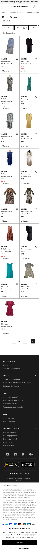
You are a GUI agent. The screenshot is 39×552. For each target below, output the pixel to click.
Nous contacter (9, 421)
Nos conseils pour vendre (13, 400)
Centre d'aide (8, 418)
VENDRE (6, 393)
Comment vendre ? (10, 397)
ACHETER (7, 376)
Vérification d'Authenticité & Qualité (17, 383)
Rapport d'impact (10, 439)
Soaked (13, 12)
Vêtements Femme (26, 12)
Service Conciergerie (11, 368)
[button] (34, 6)
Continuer (19, 542)
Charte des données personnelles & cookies (18, 479)
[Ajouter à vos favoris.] (17, 59)
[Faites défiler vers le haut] (33, 341)
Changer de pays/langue (19, 548)
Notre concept (8, 365)
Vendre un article (10, 403)
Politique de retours (11, 386)
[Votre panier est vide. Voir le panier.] (34, 6)
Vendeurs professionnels (13, 407)
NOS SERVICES (9, 361)
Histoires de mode (10, 445)
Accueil (5, 12)
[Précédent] (14, 341)
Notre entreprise (9, 432)
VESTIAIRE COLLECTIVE (12, 428)
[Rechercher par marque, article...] (4, 7)
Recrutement (8, 442)
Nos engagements (10, 435)
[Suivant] (25, 341)
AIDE (5, 414)
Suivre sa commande (11, 379)
